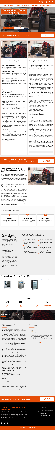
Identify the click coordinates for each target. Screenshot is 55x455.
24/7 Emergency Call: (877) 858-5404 (15, 35)
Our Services (19, 28)
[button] (30, 334)
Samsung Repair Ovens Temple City (14, 159)
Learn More (8, 28)
